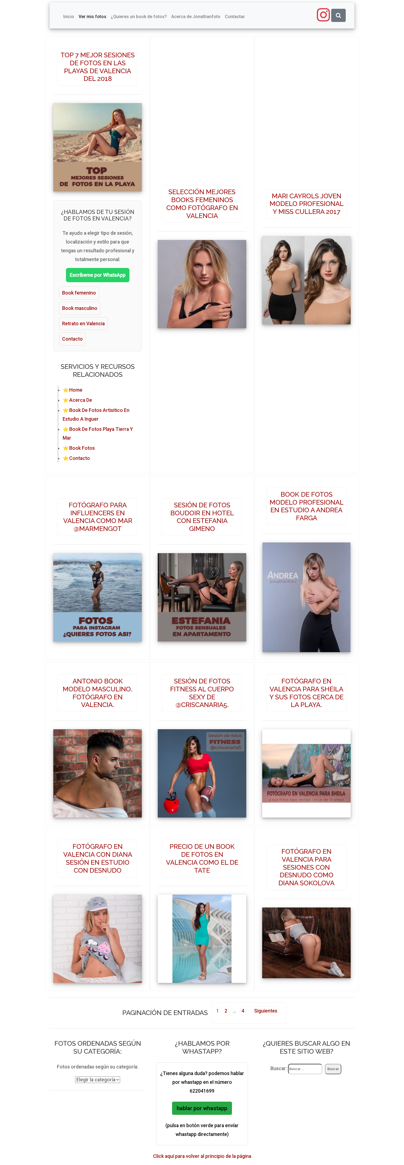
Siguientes (265, 1011)
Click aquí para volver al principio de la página (202, 1156)
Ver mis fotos (92, 16)
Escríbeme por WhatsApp (98, 275)
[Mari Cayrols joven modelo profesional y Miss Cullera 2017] (306, 278)
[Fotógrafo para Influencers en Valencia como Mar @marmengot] (97, 595)
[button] (338, 15)
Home (75, 390)
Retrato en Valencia (83, 323)
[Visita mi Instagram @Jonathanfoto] (323, 15)
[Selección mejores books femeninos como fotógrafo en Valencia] (202, 282)
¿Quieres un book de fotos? (139, 16)
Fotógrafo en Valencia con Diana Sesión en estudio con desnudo (97, 858)
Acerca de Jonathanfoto (195, 16)
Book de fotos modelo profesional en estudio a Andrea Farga (307, 506)
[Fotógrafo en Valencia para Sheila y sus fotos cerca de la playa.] (306, 771)
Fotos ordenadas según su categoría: (97, 1067)
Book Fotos (82, 448)
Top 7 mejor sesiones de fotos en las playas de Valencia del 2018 (97, 67)
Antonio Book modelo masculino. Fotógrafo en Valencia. (97, 693)
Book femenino (79, 293)
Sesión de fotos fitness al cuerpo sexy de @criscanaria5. (202, 693)
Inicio (68, 16)
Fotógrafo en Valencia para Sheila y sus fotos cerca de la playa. (306, 693)
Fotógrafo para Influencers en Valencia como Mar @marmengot (97, 517)
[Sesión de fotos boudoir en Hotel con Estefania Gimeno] (202, 595)
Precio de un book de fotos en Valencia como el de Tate (202, 858)
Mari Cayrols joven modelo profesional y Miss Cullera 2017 (307, 204)
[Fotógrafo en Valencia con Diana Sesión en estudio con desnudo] (97, 936)
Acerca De (80, 400)
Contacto (72, 339)
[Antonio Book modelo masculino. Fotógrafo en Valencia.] (97, 771)
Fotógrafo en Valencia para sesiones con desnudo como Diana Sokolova (306, 867)
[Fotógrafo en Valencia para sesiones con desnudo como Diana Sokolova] (306, 940)
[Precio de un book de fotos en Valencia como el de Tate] (202, 936)
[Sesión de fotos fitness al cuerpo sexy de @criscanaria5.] (202, 771)
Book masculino (79, 308)
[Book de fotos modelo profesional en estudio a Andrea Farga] (306, 595)
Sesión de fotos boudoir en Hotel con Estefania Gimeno (202, 517)
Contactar (235, 16)
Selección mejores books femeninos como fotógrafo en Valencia (202, 203)
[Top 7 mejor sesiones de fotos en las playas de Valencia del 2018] (97, 145)
